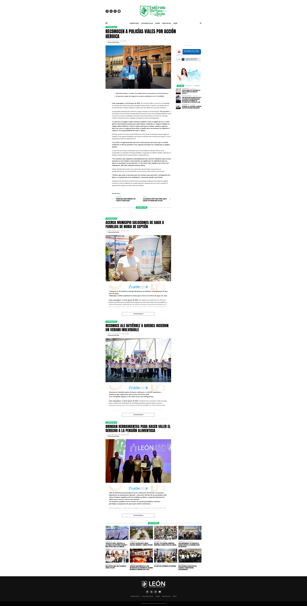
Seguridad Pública (134, 23)
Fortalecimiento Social (147, 23)
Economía (157, 23)
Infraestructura (166, 23)
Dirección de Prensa (113, 42)
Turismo (175, 23)
